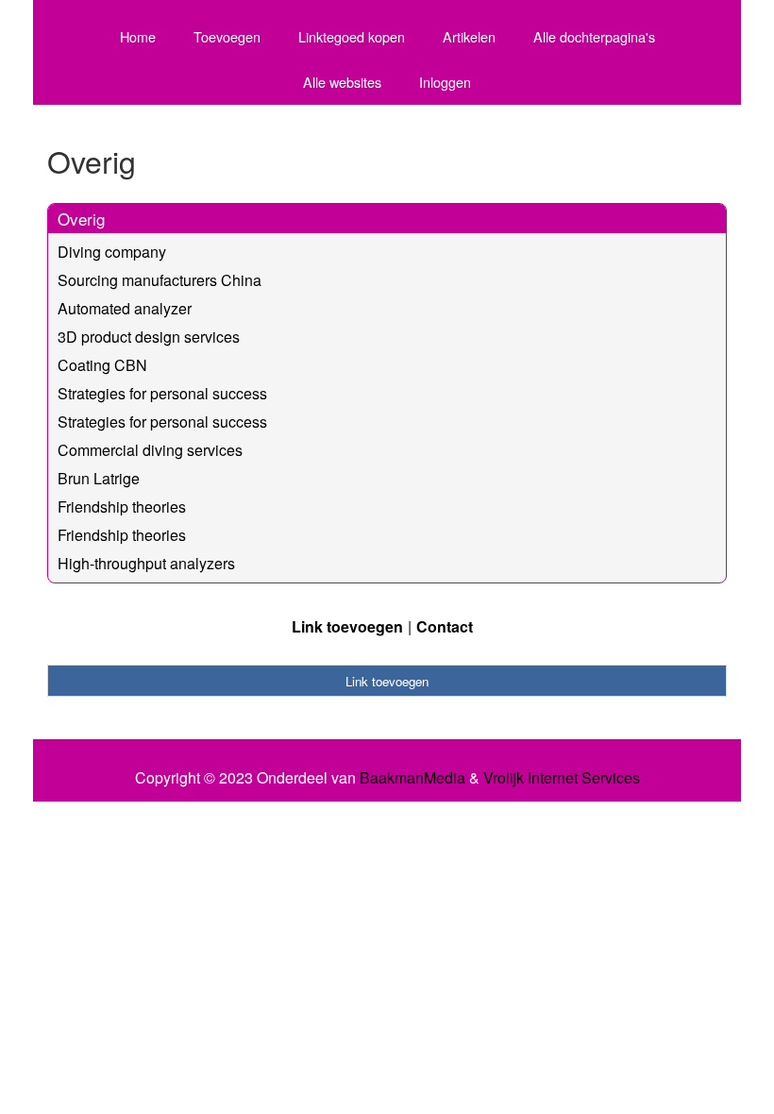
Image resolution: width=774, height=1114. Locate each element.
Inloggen (445, 82)
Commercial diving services (150, 450)
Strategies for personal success (162, 393)
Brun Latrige (99, 478)
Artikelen (469, 36)
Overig (81, 218)
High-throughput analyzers (146, 563)
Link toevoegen (347, 626)
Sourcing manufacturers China (159, 280)
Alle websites (342, 82)
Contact (444, 626)
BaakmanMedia (412, 777)
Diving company (112, 251)
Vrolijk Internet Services (561, 777)
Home (138, 36)
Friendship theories (122, 506)
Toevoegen (227, 36)
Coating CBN (102, 365)
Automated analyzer (125, 308)
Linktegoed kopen (351, 36)
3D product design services (149, 336)
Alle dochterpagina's (594, 36)
